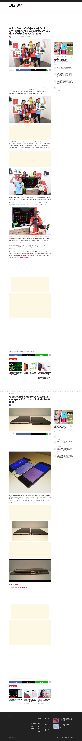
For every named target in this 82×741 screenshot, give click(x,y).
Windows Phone (47, 730)
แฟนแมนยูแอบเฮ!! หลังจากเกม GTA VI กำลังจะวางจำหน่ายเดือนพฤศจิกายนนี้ (66, 719)
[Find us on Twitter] (69, 1)
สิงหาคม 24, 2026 (41, 703)
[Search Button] (72, 11)
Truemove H (47, 727)
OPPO (27, 11)
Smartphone (36, 11)
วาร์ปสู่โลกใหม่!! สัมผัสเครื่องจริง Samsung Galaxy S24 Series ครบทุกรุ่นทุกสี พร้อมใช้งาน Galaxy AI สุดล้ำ (64, 68)
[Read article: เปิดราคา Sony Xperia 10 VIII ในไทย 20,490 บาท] (15, 693)
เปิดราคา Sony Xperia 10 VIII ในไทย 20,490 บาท (15, 700)
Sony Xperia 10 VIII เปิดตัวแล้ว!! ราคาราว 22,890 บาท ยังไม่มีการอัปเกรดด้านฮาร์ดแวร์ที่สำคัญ (30, 700)
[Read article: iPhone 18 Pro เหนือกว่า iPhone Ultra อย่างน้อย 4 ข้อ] (56, 726)
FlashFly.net (13, 737)
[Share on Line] (47, 70)
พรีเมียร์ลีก (32, 351)
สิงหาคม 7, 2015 (21, 36)
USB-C (16, 678)
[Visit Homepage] (15, 5)
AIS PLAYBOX (27, 351)
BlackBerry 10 (33, 723)
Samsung (19, 11)
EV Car (32, 726)
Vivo (24, 11)
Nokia (39, 726)
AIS (12, 25)
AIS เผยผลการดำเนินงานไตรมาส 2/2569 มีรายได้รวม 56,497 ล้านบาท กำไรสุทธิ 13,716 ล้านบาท (15, 373)
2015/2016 (14, 351)
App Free (32, 721)
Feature (32, 728)
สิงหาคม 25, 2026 (26, 703)
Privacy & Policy (66, 737)
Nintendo (40, 725)
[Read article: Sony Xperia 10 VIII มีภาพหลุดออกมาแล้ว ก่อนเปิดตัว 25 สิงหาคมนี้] (44, 693)
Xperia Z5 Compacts (27, 678)
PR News (30, 36)
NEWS (14, 11)
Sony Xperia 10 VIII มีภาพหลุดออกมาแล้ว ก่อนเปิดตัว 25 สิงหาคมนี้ (44, 700)
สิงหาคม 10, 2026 (12, 376)
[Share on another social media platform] (50, 70)
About (57, 737)
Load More (30, 383)
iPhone (30, 11)
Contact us (71, 0)
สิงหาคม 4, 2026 (26, 376)
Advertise (61, 737)
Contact (71, 737)
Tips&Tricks (47, 726)
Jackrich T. (14, 36)
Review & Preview (49, 11)
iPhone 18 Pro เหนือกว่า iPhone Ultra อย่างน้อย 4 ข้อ (66, 725)
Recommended (48, 718)
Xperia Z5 (20, 678)
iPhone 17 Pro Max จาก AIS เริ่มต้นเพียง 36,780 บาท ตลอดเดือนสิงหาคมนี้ (30, 373)
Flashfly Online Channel (34, 730)
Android (13, 393)
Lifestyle (39, 721)
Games (42, 11)
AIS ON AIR (21, 351)
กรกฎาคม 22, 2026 (41, 379)
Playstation (40, 730)
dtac (32, 725)
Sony (13, 678)
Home (10, 11)
